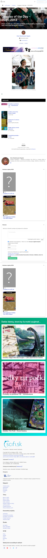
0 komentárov (24, 40)
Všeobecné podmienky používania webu (12, 455)
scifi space (7, 5)
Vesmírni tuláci (6, 519)
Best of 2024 (6, 499)
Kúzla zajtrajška (6, 526)
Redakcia (19, 466)
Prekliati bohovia (7, 506)
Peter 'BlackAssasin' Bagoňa (23, 36)
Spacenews (5, 487)
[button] (34, 1)
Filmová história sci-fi (8, 507)
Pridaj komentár (12, 258)
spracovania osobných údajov (10, 456)
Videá (4, 491)
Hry (4, 539)
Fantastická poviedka (8, 515)
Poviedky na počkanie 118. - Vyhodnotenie (18, 394)
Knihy (4, 536)
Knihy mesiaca (6, 502)
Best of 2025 (6, 497)
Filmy (4, 534)
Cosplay (14, 5)
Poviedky (5, 490)
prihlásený (33, 149)
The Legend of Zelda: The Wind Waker (9, 217)
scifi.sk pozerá (6, 505)
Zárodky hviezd (6, 528)
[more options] (44, 169)
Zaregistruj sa (11, 254)
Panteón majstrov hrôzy (8, 503)
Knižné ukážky (6, 500)
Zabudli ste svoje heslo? (13, 253)
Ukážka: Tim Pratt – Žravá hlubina (15, 431)
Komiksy (5, 538)
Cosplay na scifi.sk (8, 193)
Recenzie (5, 489)
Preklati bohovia (6, 518)
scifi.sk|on (5, 513)
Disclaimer (34, 89)
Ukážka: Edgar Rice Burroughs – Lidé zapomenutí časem (23, 357)
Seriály (4, 535)
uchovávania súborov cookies (26, 456)
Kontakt (11, 459)
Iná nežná (5, 525)
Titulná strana (6, 486)
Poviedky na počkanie (8, 516)
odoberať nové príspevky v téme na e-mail (19, 241)
